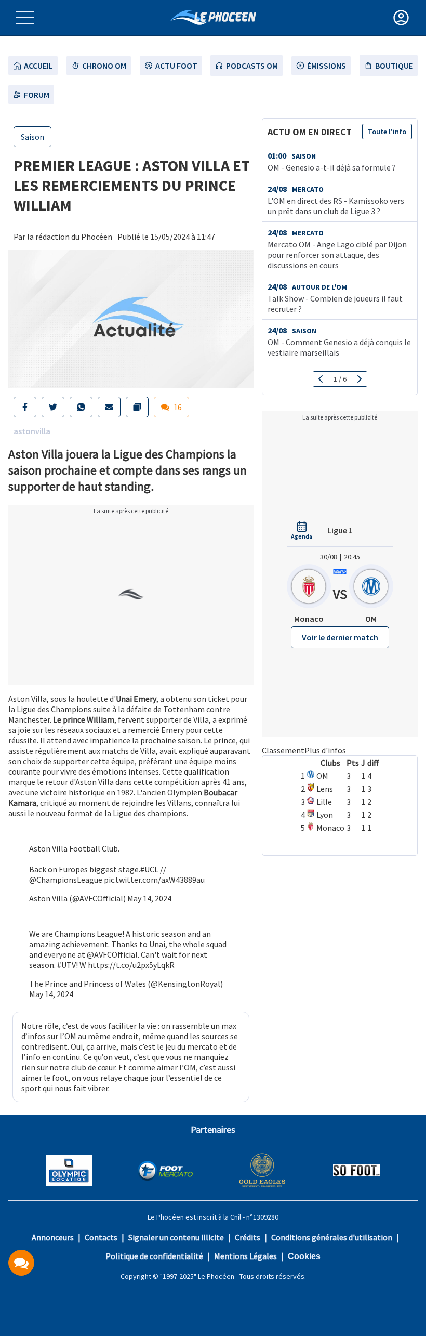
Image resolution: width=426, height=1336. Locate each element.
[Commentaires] (21, 1263)
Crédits (247, 1237)
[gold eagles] (262, 1171)
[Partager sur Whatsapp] (81, 407)
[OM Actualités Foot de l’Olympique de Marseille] (213, 17)
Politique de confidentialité (154, 1256)
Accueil (38, 65)
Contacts (101, 1237)
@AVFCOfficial (112, 954)
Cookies (304, 1256)
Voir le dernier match (340, 637)
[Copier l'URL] (137, 407)
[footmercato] (165, 1172)
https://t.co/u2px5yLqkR (131, 965)
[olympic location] (69, 1171)
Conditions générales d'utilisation (331, 1237)
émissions (326, 65)
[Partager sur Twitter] (53, 407)
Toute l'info (387, 131)
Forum (36, 94)
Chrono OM (104, 65)
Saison (32, 137)
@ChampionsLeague (65, 879)
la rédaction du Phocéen (69, 236)
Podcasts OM (252, 65)
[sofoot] (356, 1171)
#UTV (66, 965)
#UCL (149, 869)
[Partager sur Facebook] (25, 407)
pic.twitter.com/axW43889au (154, 879)
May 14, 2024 (149, 898)
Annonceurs (53, 1237)
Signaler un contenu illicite (176, 1237)
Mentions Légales (245, 1256)
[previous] (320, 379)
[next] (359, 379)
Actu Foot (176, 65)
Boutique (394, 65)
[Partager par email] (109, 407)
